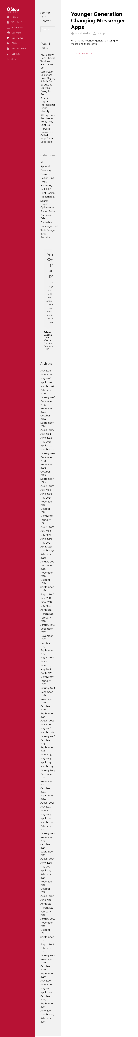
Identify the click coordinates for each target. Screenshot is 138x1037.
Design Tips (47, 178)
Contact (15, 54)
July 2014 (45, 806)
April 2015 (45, 762)
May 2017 (45, 669)
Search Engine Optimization (47, 204)
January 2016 (47, 736)
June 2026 (46, 374)
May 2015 (45, 758)
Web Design (47, 230)
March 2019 (47, 550)
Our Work (16, 32)
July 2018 (45, 598)
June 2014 (46, 810)
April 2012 (45, 903)
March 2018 (47, 613)
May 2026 (45, 378)
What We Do (17, 27)
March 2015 (47, 766)
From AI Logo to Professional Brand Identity (47, 105)
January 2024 (47, 453)
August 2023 (47, 486)
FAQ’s (14, 43)
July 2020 (45, 531)
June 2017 (46, 665)
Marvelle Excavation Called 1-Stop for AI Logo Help (46, 135)
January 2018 (47, 624)
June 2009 (46, 1010)
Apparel (45, 166)
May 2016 (45, 728)
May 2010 (45, 988)
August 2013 (47, 858)
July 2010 (45, 980)
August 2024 (47, 429)
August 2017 (47, 657)
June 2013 (46, 862)
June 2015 (46, 754)
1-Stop (101, 33)
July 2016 (45, 724)
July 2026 (45, 370)
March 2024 (47, 449)
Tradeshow (46, 222)
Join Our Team (18, 48)
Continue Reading (81, 53)
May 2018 (45, 605)
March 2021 (46, 516)
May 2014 (45, 814)
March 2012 (46, 907)
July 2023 (45, 489)
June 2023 (46, 493)
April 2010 (46, 992)
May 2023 (45, 497)
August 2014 (47, 802)
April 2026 (46, 382)
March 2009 (47, 1014)
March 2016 (47, 732)
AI (41, 162)
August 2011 (47, 944)
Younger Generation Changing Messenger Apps (98, 20)
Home (14, 17)
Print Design (47, 193)
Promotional (47, 196)
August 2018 (47, 594)
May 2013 (45, 866)
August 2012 (47, 895)
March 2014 (47, 822)
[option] (48, 300)
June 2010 (46, 984)
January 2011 (47, 955)
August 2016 (47, 720)
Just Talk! (45, 189)
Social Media (82, 33)
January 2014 (47, 833)
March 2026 (47, 386)
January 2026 (47, 397)
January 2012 (47, 918)
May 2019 (45, 542)
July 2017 (45, 661)
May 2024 (45, 441)
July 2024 (45, 433)
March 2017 (47, 677)
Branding (45, 170)
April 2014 (46, 818)
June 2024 (46, 437)
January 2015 (47, 770)
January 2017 (47, 688)
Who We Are (17, 22)
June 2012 (45, 899)
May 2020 (45, 534)
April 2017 (45, 673)
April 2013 (45, 870)
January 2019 (47, 561)
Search (14, 59)
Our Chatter (17, 38)
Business (45, 174)
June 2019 (46, 538)
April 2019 (46, 546)
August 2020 (47, 527)
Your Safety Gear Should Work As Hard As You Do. (47, 61)
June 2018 (46, 602)
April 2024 (46, 445)
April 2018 (46, 609)
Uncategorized (49, 226)
